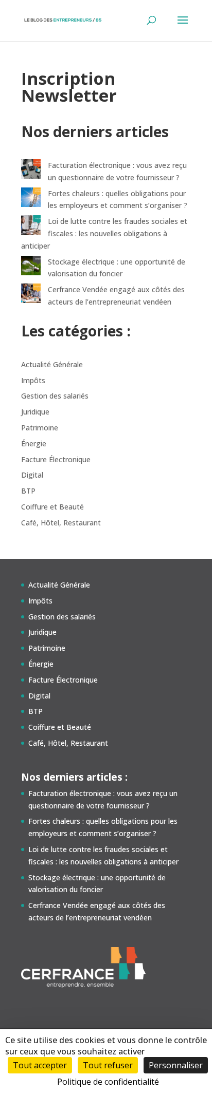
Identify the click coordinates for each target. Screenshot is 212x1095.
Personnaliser (176, 1065)
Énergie (33, 443)
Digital (32, 475)
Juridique (35, 412)
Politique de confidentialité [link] (108, 1081)
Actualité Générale (52, 364)
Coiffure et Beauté (52, 507)
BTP (28, 491)
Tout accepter (40, 1065)
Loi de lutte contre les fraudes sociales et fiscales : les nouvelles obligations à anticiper (104, 233)
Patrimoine (39, 427)
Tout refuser (108, 1065)
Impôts (33, 380)
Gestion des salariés (55, 396)
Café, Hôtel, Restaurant (61, 522)
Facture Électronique (56, 459)
